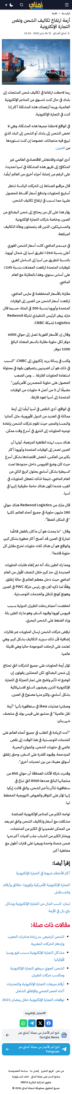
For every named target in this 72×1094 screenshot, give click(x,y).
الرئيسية (66, 13)
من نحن (59, 1071)
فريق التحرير (47, 1071)
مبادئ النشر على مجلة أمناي (45, 1077)
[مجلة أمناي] (36, 5)
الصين (60, 148)
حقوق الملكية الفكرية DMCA (36, 1082)
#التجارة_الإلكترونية (35, 1013)
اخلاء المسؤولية (20, 1077)
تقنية (54, 13)
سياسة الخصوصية (18, 1071)
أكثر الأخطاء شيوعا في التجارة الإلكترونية (43, 873)
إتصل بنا (34, 1071)
